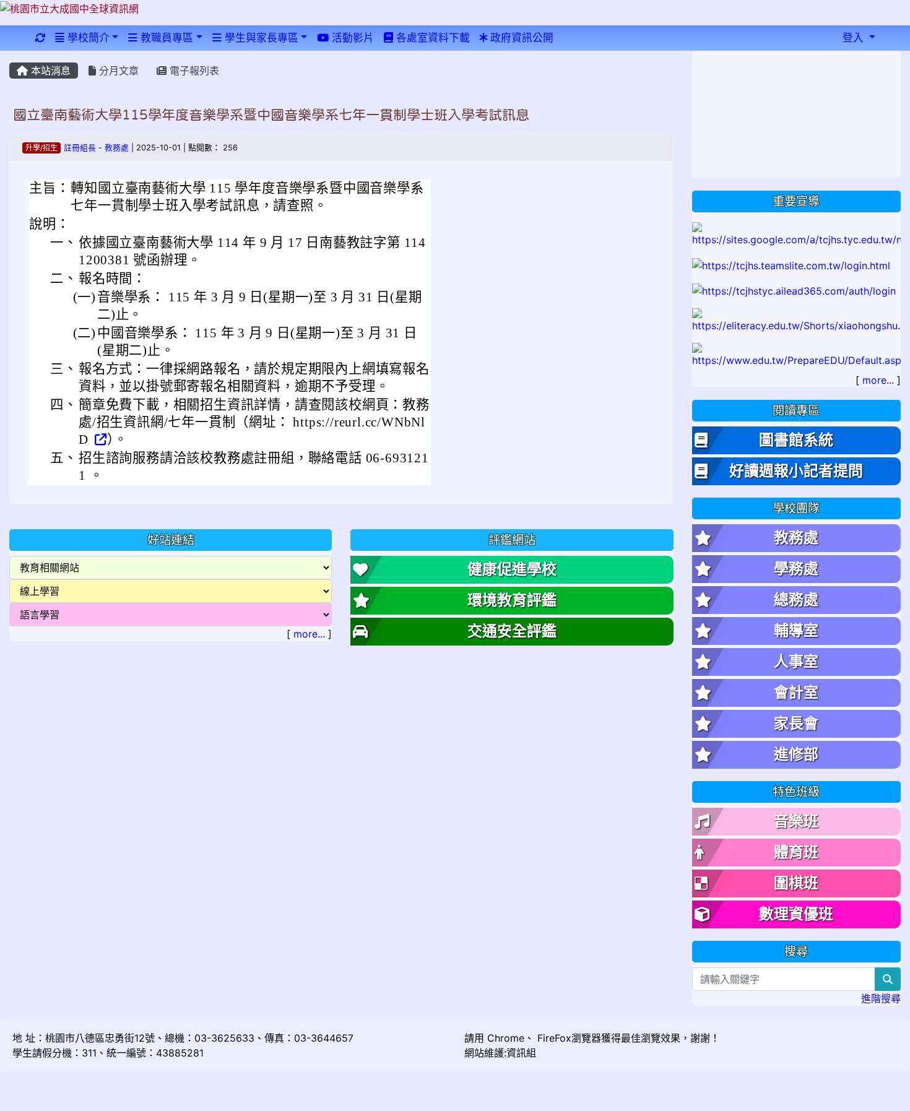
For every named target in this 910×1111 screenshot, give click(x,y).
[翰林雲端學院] (791, 264)
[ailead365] (794, 290)
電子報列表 (193, 70)
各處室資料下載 (431, 38)
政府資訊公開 (520, 38)
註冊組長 (80, 147)
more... (309, 634)
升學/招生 (41, 147)
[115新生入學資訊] (796, 233)
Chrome (505, 1038)
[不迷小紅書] (796, 320)
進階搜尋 (881, 998)
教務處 (117, 147)
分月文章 (117, 70)
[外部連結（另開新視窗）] (100, 439)
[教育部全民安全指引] (796, 354)
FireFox (552, 1038)
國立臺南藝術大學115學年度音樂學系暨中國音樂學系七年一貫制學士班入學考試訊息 (271, 114)
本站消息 (49, 70)
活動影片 (351, 38)
